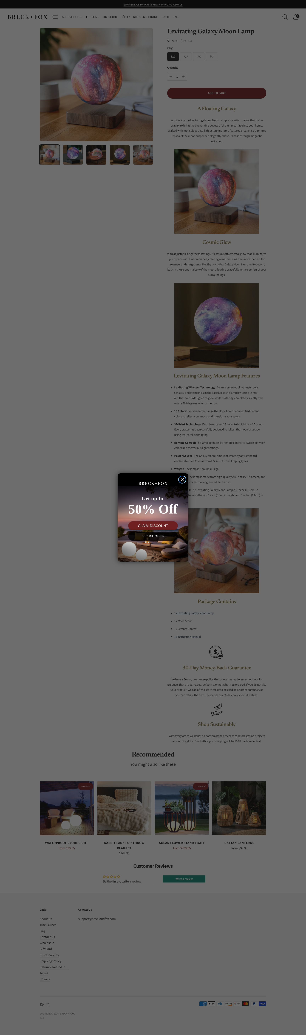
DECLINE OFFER (153, 536)
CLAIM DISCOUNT (153, 526)
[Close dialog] (182, 479)
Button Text (153, 549)
